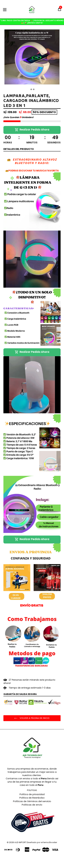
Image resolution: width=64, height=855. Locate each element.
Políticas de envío (32, 804)
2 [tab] (31, 89)
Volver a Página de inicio (34, 718)
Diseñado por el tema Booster (42, 842)
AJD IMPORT (20, 842)
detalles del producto (18, 149)
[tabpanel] (32, 57)
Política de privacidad (32, 794)
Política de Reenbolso (32, 797)
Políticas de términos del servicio (32, 801)
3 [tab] (33, 89)
